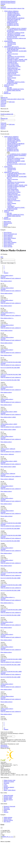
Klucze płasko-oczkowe (6, 293)
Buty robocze (7, 821)
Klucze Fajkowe (8, 245)
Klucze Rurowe (8, 232)
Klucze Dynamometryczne (10, 234)
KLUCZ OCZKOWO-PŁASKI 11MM (10, 590)
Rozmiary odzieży (8, 796)
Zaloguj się (3, 101)
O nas (5, 784)
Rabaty (5, 810)
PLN (5, 7)
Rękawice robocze (8, 820)
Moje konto (6, 807)
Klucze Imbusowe (8, 235)
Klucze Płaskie (7, 239)
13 (4, 271)
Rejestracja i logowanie (9, 806)
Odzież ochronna (8, 817)
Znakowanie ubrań (8, 795)
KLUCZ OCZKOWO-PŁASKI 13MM (10, 664)
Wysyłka (6, 788)
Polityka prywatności (9, 781)
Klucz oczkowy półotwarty (7, 454)
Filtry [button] (2, 257)
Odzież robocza (7, 818)
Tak (2, 835)
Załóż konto (12, 101)
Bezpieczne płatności (9, 787)
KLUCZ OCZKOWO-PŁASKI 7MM (10, 380)
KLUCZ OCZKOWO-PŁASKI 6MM (10, 367)
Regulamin (6, 783)
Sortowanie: (4, 263)
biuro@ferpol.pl (4, 746)
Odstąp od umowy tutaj (9, 780)
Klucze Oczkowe (8, 241)
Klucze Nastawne (8, 236)
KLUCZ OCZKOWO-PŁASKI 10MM (10, 578)
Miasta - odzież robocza (9, 790)
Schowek (6, 812)
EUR (2, 7)
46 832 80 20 (4, 745)
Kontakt (6, 786)
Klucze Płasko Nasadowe (10, 242)
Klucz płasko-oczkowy (6, 281)
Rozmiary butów (8, 798)
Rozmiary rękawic (8, 799)
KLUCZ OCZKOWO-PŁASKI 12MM (10, 615)
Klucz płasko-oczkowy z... (7, 318)
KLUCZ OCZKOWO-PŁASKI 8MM (10, 528)
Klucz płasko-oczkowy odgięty (8, 417)
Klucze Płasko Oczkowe (10, 238)
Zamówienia (7, 809)
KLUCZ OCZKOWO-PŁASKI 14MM (10, 677)
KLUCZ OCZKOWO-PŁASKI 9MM (10, 541)
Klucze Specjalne (8, 246)
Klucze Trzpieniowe (9, 243)
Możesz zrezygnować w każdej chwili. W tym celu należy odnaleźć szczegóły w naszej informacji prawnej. (13, 741)
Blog (5, 801)
